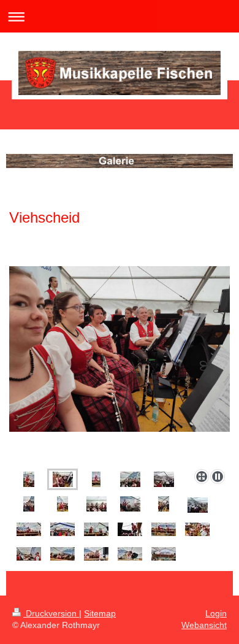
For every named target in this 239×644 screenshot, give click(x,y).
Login (216, 613)
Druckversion (51, 613)
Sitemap (100, 613)
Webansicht (204, 625)
